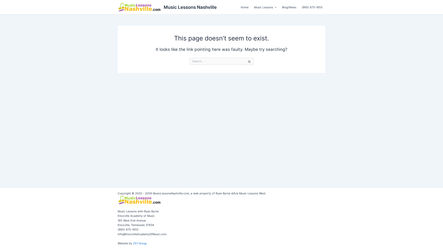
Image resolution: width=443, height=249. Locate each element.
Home (244, 7)
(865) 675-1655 (312, 7)
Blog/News (289, 7)
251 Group (140, 243)
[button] (275, 7)
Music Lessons (263, 7)
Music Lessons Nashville (190, 7)
